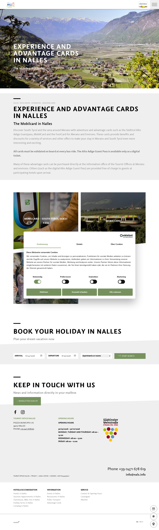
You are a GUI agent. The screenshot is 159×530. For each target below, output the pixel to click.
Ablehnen (44, 292)
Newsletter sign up (28, 401)
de (137, 522)
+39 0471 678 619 (27, 429)
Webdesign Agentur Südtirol (16, 522)
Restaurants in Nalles (56, 497)
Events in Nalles (53, 494)
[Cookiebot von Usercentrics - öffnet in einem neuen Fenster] (122, 236)
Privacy (34, 476)
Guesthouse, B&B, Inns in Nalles (26, 500)
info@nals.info (136, 474)
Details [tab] (80, 244)
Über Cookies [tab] (117, 244)
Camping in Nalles (20, 506)
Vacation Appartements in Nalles (27, 497)
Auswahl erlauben (79, 292)
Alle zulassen (115, 292)
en (145, 522)
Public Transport (53, 500)
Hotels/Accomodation (25, 490)
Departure (53, 356)
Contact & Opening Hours (91, 494)
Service (84, 490)
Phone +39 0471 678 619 (127, 469)
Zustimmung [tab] (42, 244)
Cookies (53, 476)
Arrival (19, 356)
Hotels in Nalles (20, 494)
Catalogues (85, 497)
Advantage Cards (54, 503)
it (140, 522)
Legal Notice (43, 476)
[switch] (65, 282)
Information (54, 490)
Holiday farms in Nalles (23, 503)
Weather (84, 500)
